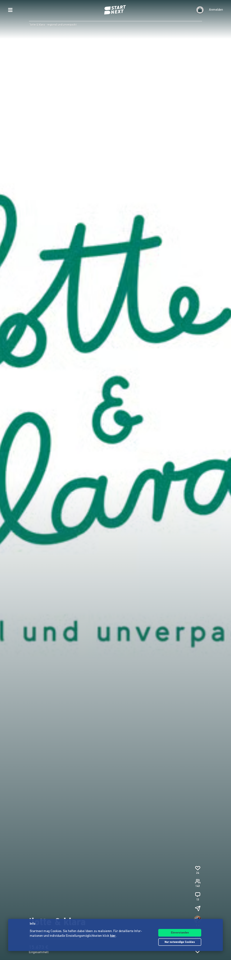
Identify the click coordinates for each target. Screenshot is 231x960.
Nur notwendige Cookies (180, 942)
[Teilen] (197, 908)
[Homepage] (115, 10)
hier (113, 936)
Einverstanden (180, 932)
